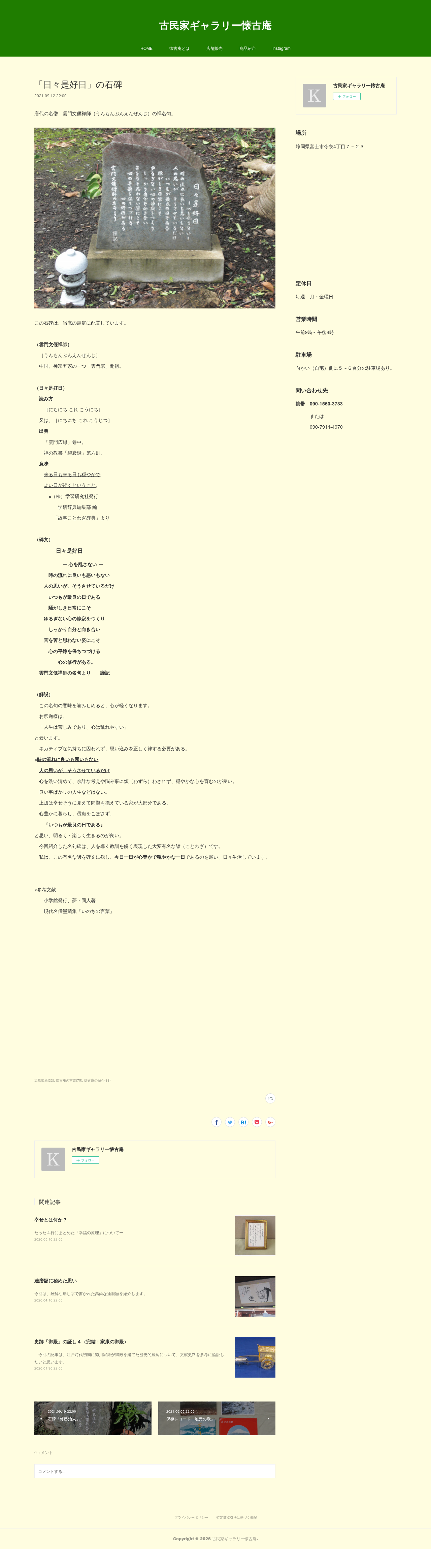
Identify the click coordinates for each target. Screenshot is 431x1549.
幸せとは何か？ (50, 1219)
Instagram (281, 48)
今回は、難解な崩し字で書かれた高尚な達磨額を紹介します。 (90, 1293)
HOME (146, 48)
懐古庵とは (179, 48)
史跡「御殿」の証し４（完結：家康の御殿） (81, 1341)
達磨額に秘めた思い (55, 1280)
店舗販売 (214, 48)
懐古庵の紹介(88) (97, 1080)
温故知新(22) (44, 1080)
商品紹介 (247, 48)
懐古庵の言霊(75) (69, 1080)
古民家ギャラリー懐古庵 (215, 25)
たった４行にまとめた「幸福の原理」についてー (78, 1232)
